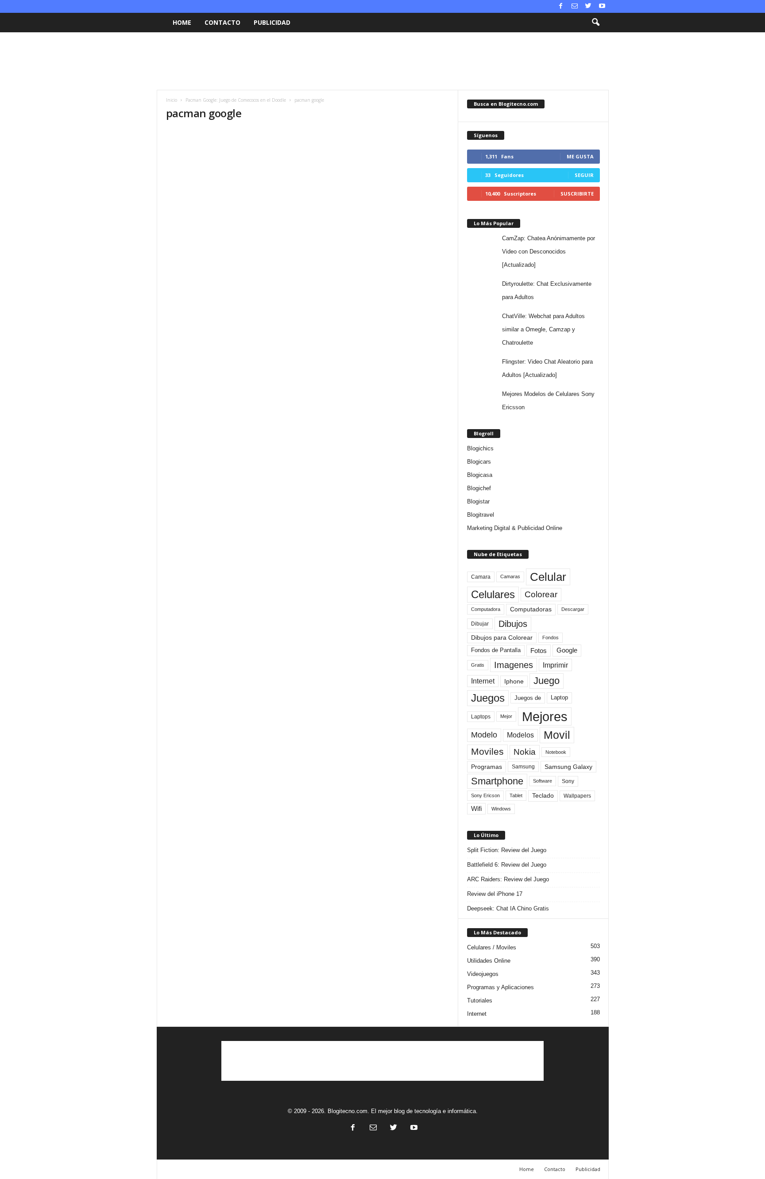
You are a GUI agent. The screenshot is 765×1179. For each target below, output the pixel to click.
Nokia (525, 752)
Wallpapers (577, 796)
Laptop (559, 697)
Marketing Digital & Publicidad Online (514, 528)
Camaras (510, 576)
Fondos (550, 637)
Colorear (541, 594)
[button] (595, 22)
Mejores (545, 716)
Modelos (520, 735)
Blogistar (478, 501)
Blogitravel (480, 514)
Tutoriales (479, 1000)
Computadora (485, 609)
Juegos (488, 698)
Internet (483, 681)
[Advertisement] (382, 61)
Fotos (538, 650)
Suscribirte (577, 193)
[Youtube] (602, 6)
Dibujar (480, 624)
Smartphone (497, 781)
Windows (501, 808)
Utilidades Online (488, 960)
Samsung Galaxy (568, 766)
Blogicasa (479, 475)
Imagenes (513, 665)
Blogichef (479, 488)
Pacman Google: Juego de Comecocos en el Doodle (235, 100)
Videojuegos (482, 974)
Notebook (555, 752)
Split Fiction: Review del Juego (506, 850)
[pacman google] (307, 177)
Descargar (572, 609)
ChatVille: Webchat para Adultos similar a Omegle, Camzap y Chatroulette (543, 329)
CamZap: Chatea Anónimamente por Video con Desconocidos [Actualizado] (548, 251)
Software (542, 780)
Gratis (477, 665)
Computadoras (531, 609)
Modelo (484, 734)
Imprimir (555, 665)
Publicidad (272, 22)
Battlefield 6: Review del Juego (506, 864)
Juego (546, 680)
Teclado (543, 795)
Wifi (476, 808)
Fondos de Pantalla (496, 650)
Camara (481, 577)
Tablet (516, 795)
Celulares (493, 594)
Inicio (171, 100)
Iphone (514, 681)
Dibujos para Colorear (502, 637)
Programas (486, 766)
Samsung (523, 766)
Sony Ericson (485, 795)
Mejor (506, 716)
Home (182, 22)
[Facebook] (561, 6)
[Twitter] (588, 6)
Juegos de (527, 698)
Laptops (481, 717)
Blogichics (480, 448)
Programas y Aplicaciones (500, 987)
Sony (568, 781)
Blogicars (479, 461)
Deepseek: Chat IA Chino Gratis (508, 908)
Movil (557, 735)
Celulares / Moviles (491, 947)
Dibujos (512, 624)
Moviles (487, 751)
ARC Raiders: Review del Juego (508, 879)
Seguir (584, 175)
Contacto (222, 22)
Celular (548, 577)
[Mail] (574, 6)
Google (566, 650)
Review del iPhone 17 (494, 894)
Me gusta (580, 156)
